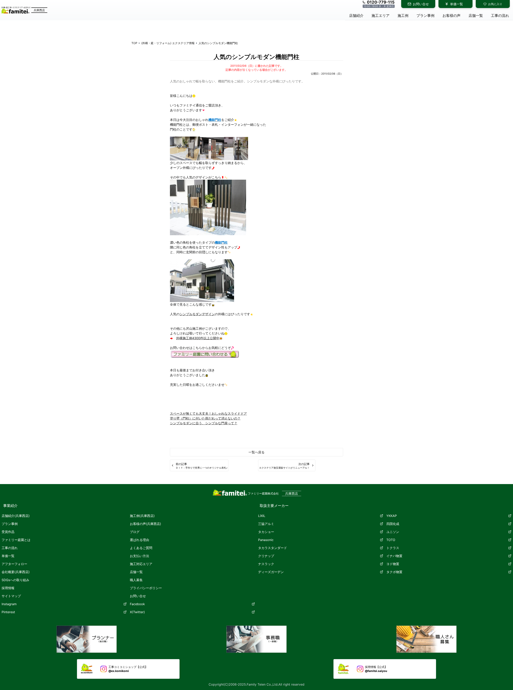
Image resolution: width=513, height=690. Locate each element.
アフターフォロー (14, 564)
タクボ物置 (394, 572)
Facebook (137, 604)
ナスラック (266, 564)
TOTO (390, 540)
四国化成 (392, 524)
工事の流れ (10, 548)
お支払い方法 (139, 556)
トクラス (392, 548)
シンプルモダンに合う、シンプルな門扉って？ (203, 423)
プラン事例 (10, 524)
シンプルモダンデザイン (197, 314)
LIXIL (261, 516)
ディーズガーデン (271, 572)
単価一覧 (456, 4)
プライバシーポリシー (146, 588)
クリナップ (266, 556)
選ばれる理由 (139, 540)
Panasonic (266, 540)
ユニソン (392, 532)
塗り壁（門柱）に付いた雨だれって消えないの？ (205, 418)
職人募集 (136, 580)
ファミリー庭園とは (16, 540)
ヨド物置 (392, 564)
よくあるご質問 (141, 548)
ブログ (134, 532)
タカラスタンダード (272, 548)
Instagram (9, 604)
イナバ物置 (394, 556)
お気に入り (495, 4)
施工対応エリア (141, 564)
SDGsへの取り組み (15, 580)
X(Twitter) (137, 612)
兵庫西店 (39, 10)
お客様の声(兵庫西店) (145, 524)
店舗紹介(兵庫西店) (16, 516)
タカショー (266, 532)
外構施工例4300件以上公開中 (197, 338)
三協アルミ (266, 524)
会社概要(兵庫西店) (16, 572)
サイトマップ (11, 596)
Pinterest (8, 612)
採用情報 (8, 588)
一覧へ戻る (256, 452)
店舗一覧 (136, 572)
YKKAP (391, 516)
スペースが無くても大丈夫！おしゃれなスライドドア (208, 413)
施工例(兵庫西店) (142, 516)
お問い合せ (421, 4)
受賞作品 (8, 532)
